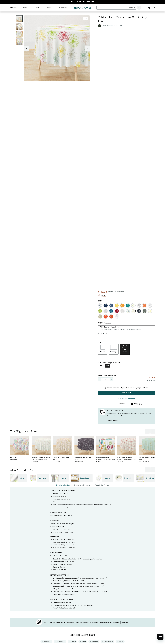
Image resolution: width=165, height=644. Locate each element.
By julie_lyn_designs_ (144, 461)
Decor (37, 7)
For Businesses (62, 7)
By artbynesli (35, 461)
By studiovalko (56, 461)
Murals (25, 7)
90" (107, 366)
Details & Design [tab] (63, 485)
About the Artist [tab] (102, 485)
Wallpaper (12, 7)
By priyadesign (14, 459)
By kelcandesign (78, 461)
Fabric (49, 7)
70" (100, 366)
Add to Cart (126, 393)
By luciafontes (99, 461)
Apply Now (124, 622)
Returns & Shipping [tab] (82, 485)
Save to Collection (126, 398)
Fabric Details (104, 334)
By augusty (120, 461)
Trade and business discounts (82, 2)
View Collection (113, 420)
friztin (111, 25)
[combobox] (131, 8)
